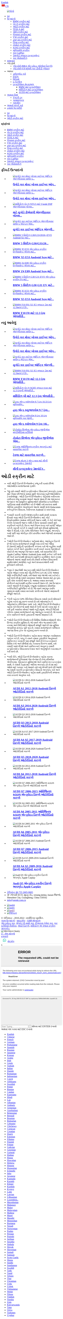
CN (7, 6)
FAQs (15, 76)
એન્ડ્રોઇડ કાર (8, 923)
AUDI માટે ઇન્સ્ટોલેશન (30, 92)
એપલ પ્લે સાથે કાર (25, 923)
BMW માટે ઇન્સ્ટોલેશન (30, 87)
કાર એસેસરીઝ (20, 58)
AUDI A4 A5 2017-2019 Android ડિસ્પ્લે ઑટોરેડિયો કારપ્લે (32, 741)
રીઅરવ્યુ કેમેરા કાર (44, 923)
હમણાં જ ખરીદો (14, 108)
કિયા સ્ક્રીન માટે (21, 42)
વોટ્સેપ (10, 941)
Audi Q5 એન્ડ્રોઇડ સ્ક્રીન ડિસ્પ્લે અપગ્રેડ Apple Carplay (32, 885)
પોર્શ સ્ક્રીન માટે (20, 32)
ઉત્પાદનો (11, 19)
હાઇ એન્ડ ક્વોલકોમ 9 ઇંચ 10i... (31, 423)
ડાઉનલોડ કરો (19, 74)
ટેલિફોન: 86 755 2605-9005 (20, 892)
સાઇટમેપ (21, 920)
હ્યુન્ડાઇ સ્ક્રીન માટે (22, 40)
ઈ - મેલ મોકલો (8, 933)
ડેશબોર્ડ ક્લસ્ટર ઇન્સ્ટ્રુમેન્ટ (26, 55)
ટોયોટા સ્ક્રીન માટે (21, 45)
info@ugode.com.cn (16, 900)
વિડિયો (16, 79)
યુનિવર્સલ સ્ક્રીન (21, 50)
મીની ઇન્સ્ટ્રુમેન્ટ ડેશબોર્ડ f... (29, 468)
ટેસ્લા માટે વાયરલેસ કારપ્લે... (29, 455)
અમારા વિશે (12, 95)
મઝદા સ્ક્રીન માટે (21, 47)
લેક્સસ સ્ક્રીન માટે (22, 34)
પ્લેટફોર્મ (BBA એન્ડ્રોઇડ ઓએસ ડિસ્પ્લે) (32, 66)
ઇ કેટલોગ (17, 82)
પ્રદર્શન (16, 103)
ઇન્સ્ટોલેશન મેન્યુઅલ (23, 84)
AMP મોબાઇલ (33, 920)
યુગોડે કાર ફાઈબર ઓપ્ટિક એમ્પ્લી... (33, 229)
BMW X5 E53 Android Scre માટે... (33, 257)
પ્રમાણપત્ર (18, 100)
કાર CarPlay (18, 53)
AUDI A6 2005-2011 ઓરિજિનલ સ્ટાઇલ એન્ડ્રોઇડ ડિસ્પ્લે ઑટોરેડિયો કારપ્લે (33, 815)
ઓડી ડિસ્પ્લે (23, 926)
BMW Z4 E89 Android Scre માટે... (33, 271)
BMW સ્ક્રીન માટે (21, 21)
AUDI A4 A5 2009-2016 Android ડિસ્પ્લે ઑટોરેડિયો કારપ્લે (32, 868)
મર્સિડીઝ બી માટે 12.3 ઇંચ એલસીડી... (34, 396)
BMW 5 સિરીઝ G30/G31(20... (30, 243)
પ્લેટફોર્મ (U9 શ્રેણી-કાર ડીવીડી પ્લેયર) (31, 68)
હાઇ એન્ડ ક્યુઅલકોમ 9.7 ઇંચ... (31, 410)
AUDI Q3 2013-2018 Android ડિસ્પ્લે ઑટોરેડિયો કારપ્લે (31, 724)
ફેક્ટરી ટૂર (17, 97)
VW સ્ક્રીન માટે (20, 37)
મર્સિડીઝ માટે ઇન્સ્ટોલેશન (31, 89)
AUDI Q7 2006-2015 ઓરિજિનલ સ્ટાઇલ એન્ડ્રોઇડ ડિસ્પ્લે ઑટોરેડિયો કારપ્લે (33, 794)
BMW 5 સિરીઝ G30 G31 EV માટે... (33, 285)
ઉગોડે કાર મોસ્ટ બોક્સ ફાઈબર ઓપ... (34, 184)
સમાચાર (11, 61)
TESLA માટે (18, 29)
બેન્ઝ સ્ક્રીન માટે (21, 24)
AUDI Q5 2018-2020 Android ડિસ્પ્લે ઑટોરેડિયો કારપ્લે (31, 759)
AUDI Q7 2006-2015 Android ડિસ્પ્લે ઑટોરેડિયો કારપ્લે (31, 851)
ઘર (8, 16)
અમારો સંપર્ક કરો (15, 105)
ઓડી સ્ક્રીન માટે (21, 26)
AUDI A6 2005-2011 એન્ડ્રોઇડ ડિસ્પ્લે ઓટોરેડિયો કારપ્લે (31, 834)
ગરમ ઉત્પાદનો (8, 920)
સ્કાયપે (4, 936)
